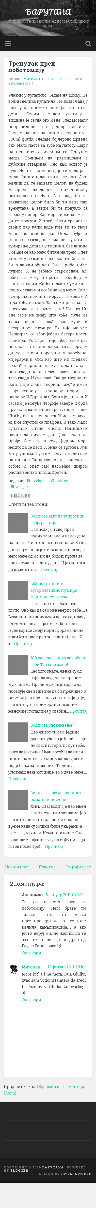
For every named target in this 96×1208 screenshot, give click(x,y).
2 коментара (19, 83)
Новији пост (17, 867)
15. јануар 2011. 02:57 (63, 894)
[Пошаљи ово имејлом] (13, 495)
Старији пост (78, 867)
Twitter (61, 481)
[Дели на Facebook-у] (27, 495)
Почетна (47, 867)
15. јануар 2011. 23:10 (66, 967)
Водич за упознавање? (52, 725)
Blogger (19, 1170)
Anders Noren (76, 1174)
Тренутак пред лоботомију (31, 66)
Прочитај (48, 569)
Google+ (21, 487)
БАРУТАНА (48, 12)
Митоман (31, 967)
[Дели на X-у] (22, 495)
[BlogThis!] (17, 495)
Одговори (31, 953)
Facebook (38, 481)
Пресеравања (70, 79)
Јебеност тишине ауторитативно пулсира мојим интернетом (54, 590)
